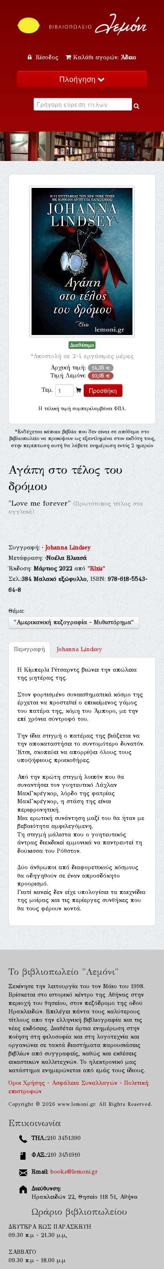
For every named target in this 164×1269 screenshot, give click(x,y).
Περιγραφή (29, 649)
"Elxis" (96, 568)
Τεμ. (47, 389)
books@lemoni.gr (74, 1171)
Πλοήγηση (79, 79)
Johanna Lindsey (68, 547)
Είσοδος (47, 57)
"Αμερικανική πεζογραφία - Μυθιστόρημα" (74, 622)
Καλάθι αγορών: (104, 57)
